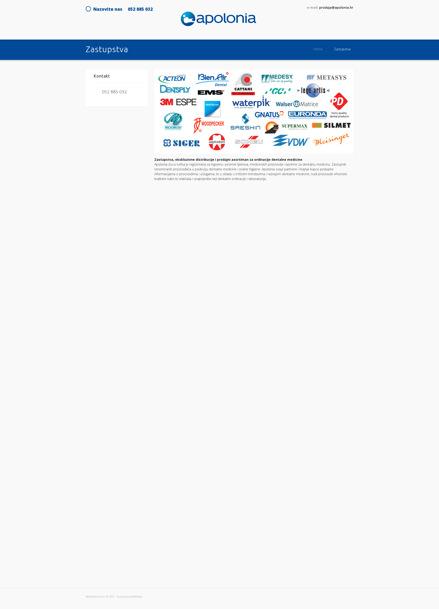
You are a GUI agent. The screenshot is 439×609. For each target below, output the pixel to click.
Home (318, 49)
